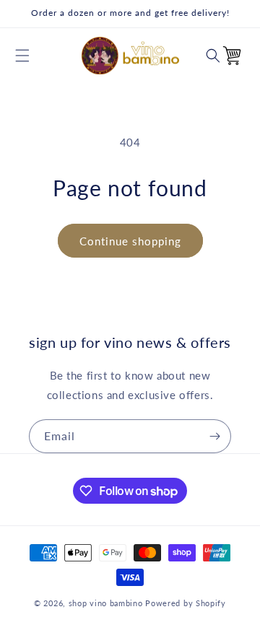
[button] (22, 55)
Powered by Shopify (185, 603)
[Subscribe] (214, 436)
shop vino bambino (106, 603)
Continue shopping (130, 241)
